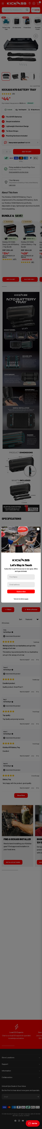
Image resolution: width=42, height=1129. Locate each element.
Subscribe (21, 591)
